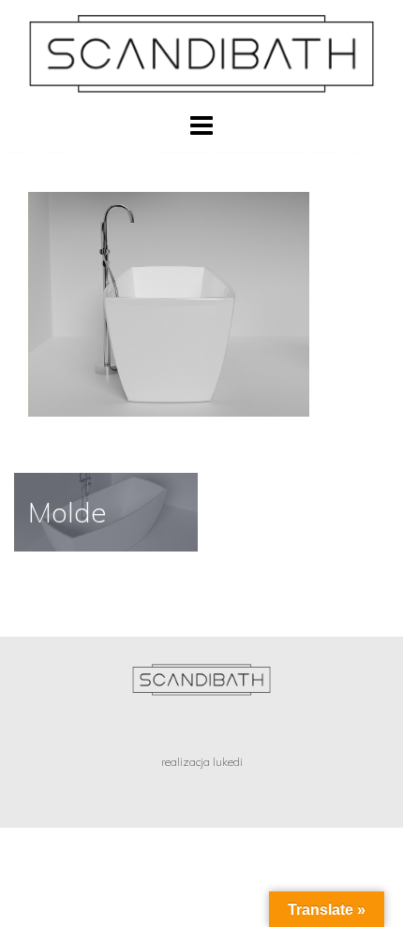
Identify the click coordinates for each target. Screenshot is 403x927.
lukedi (228, 762)
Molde (67, 512)
